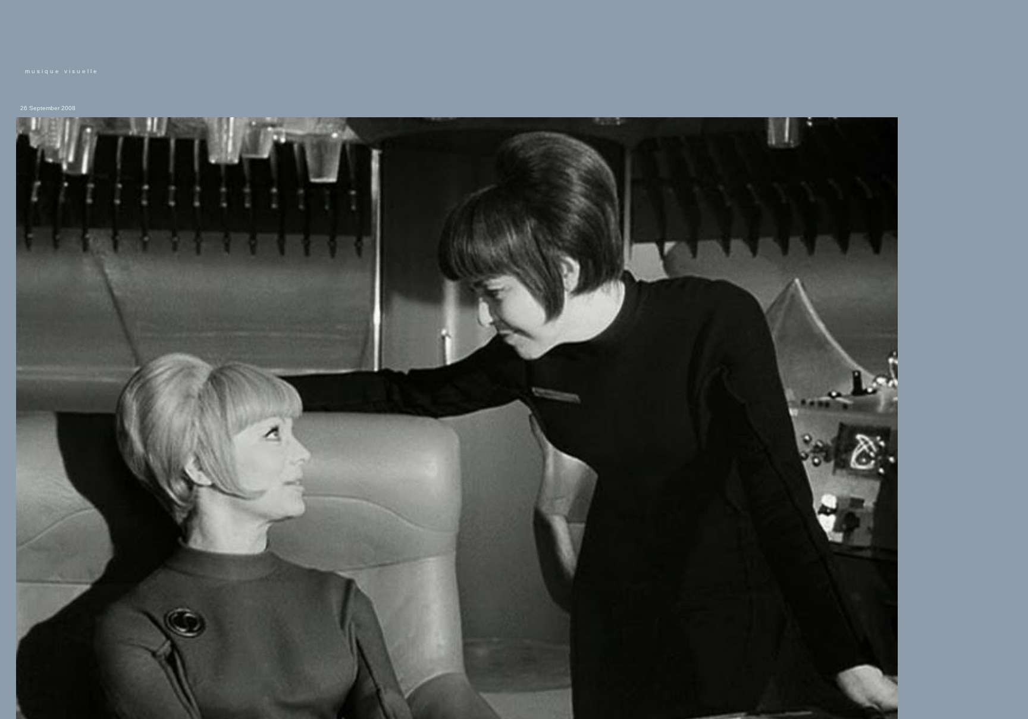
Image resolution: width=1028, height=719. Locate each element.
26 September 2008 (48, 108)
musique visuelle (62, 71)
